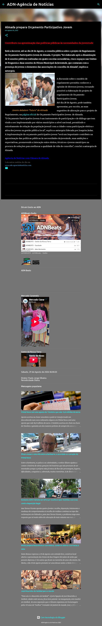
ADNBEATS (26, 253)
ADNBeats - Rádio (40, 253)
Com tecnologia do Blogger (52, 617)
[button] (6, 35)
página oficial (29, 114)
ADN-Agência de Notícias (30, 4)
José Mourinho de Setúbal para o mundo (37, 591)
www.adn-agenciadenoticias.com (18, 165)
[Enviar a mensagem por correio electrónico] (6, 169)
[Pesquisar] (57, 4)
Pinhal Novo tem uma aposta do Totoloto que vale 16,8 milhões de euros (50, 412)
